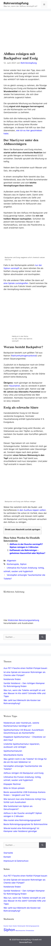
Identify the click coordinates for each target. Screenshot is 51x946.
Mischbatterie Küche (13, 755)
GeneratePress (25, 942)
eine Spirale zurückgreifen (16, 283)
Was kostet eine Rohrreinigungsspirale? (22, 820)
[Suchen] (42, 637)
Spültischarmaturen (13, 751)
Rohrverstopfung (16, 3)
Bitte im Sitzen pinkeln (14, 788)
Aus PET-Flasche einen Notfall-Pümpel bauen (25, 668)
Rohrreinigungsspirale (32, 926)
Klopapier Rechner (12, 784)
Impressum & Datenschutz (16, 861)
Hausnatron (14, 386)
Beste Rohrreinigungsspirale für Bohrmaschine (25, 824)
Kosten (15, 926)
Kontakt (7, 857)
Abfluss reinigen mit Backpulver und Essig (23, 773)
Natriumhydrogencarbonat (24, 355)
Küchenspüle (13, 564)
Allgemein (11, 560)
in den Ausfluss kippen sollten (31, 510)
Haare (10, 926)
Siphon (23, 564)
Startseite (8, 853)
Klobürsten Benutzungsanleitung (23, 620)
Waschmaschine (20, 930)
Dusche (6, 926)
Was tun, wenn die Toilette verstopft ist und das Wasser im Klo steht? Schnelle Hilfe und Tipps (25, 693)
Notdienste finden (12, 679)
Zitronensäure (30, 930)
